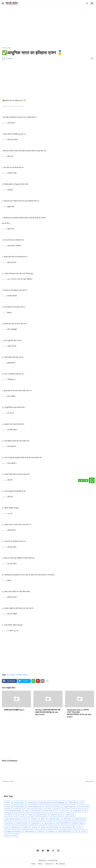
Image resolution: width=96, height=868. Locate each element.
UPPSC (83, 831)
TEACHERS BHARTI (65, 831)
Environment (83, 806)
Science (34, 827)
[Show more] (47, 681)
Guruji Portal (52, 860)
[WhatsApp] (33, 681)
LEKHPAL (34, 819)
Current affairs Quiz (34, 806)
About (40, 864)
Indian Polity (70, 815)
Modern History (22, 675)
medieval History (54, 819)
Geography (77, 811)
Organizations (36, 823)
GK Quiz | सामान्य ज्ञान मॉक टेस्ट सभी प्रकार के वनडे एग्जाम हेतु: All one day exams (47, 712)
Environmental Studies (13, 811)
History (12, 675)
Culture (8, 806)
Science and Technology (50, 827)
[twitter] (43, 851)
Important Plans (41, 815)
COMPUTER (72, 802)
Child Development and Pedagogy (52, 802)
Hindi (22, 815)
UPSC (7, 835)
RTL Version (60, 864)
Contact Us (49, 864)
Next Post (89, 781)
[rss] (58, 851)
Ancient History (19, 802)
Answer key (32, 802)
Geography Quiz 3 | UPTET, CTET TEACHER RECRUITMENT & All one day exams (79, 713)
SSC (80, 827)
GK (9, 48)
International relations (13, 819)
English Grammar (69, 806)
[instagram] (53, 851)
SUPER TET (41, 831)
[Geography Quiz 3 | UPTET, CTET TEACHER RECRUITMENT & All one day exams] (79, 699)
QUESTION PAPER (62, 823)
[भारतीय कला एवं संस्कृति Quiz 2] (16, 699)
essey (27, 811)
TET (76, 831)
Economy (56, 806)
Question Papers (78, 823)
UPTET (7, 802)
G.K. (68, 811)
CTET (81, 802)
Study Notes (29, 831)
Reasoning (15, 827)
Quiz (6, 827)
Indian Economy (56, 815)
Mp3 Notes (9, 823)
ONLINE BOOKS (22, 823)
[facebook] (38, 851)
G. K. (56, 811)
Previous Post (8, 781)
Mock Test (67, 819)
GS (16, 815)
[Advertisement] (48, 26)
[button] (3, 3)
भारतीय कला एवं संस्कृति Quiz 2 (14, 710)
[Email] (42, 681)
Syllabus (51, 831)
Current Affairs (19, 806)
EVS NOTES (36, 811)
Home (4, 48)
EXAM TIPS (48, 811)
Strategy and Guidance (13, 831)
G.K (62, 811)
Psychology (48, 823)
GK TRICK (8, 815)
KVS (25, 819)
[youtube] (48, 851)
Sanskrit (25, 827)
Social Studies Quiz (68, 827)
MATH (43, 819)
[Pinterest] (38, 681)
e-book (47, 806)
